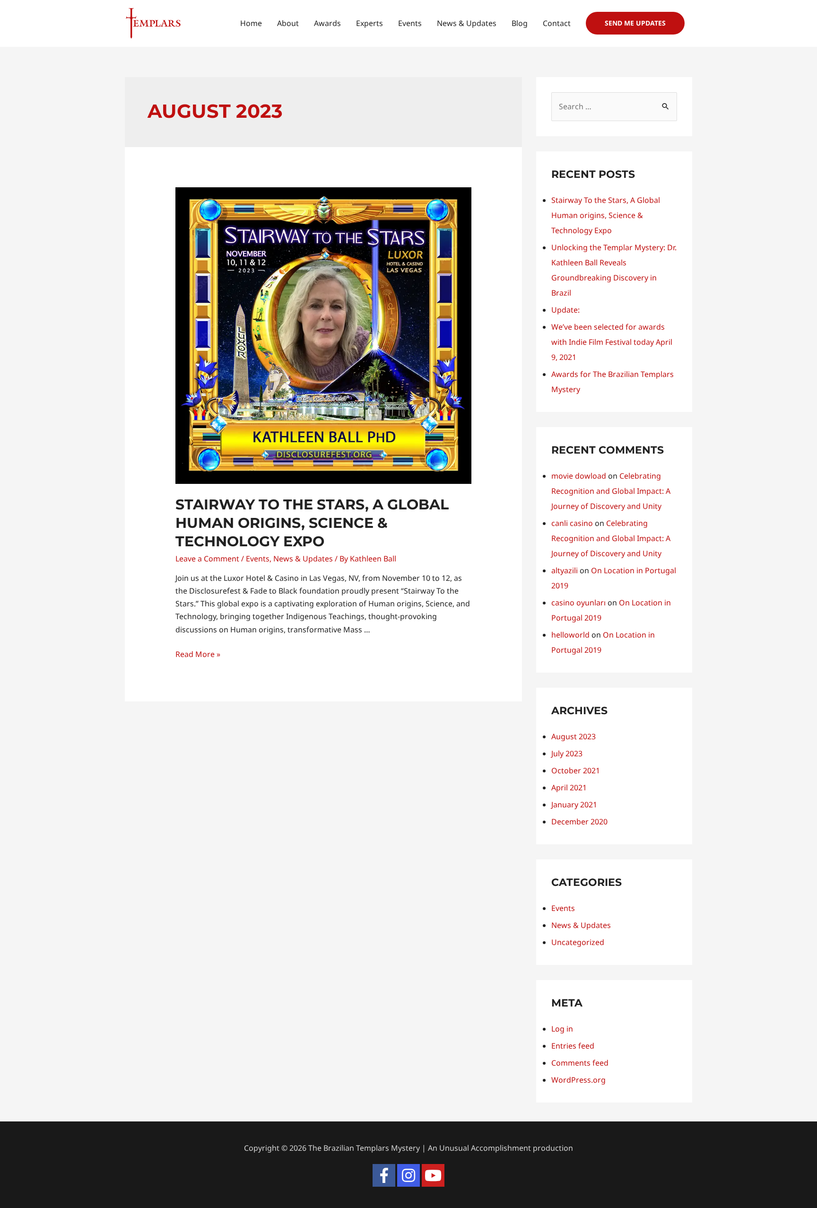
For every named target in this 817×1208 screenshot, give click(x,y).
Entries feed (572, 1046)
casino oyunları (578, 602)
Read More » (197, 654)
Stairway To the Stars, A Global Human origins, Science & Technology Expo (312, 523)
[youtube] (433, 1175)
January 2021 (574, 804)
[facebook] (384, 1175)
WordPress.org (578, 1080)
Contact (557, 23)
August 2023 (573, 736)
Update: (565, 310)
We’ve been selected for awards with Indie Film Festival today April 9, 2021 (611, 342)
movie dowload (578, 476)
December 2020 (579, 821)
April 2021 (569, 787)
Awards (327, 23)
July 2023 (566, 753)
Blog (520, 23)
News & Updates (466, 23)
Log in (562, 1029)
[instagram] (408, 1175)
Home (251, 23)
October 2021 (575, 770)
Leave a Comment (207, 558)
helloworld (570, 635)
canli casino (572, 523)
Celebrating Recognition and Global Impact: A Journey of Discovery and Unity (610, 491)
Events (410, 23)
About (288, 23)
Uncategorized (577, 942)
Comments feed (579, 1063)
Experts (369, 23)
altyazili (564, 570)
